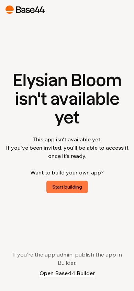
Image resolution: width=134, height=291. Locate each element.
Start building (67, 187)
